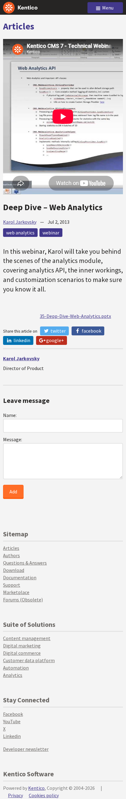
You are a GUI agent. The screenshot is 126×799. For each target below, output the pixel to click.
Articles (18, 26)
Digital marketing (22, 646)
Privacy (15, 795)
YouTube (11, 721)
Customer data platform (29, 660)
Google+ (54, 340)
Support (11, 585)
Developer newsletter (26, 749)
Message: (12, 439)
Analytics (12, 675)
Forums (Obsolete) (23, 599)
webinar (51, 233)
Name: (10, 415)
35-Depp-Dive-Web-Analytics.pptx (75, 316)
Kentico (36, 788)
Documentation (19, 577)
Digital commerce (22, 653)
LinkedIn (21, 340)
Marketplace (16, 592)
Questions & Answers (25, 563)
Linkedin (12, 736)
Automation (16, 668)
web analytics (20, 233)
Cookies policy (44, 795)
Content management (26, 638)
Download (13, 570)
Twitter (58, 331)
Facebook (91, 331)
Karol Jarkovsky (19, 222)
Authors (11, 555)
